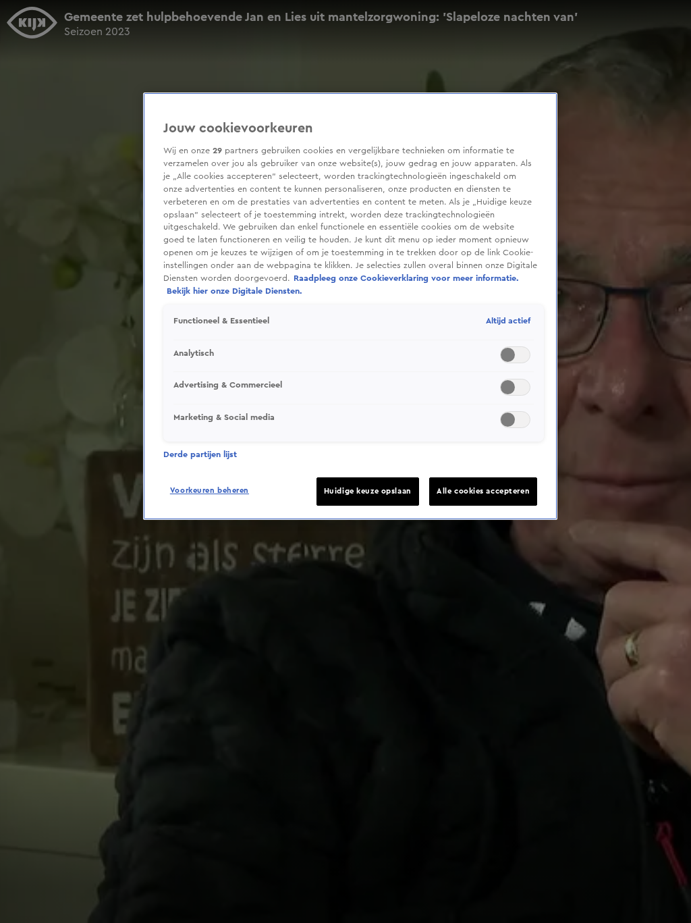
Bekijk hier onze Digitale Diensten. (234, 291)
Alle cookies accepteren (483, 491)
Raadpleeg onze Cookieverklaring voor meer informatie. (406, 278)
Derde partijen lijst (200, 454)
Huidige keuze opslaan (368, 491)
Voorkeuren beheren (209, 490)
